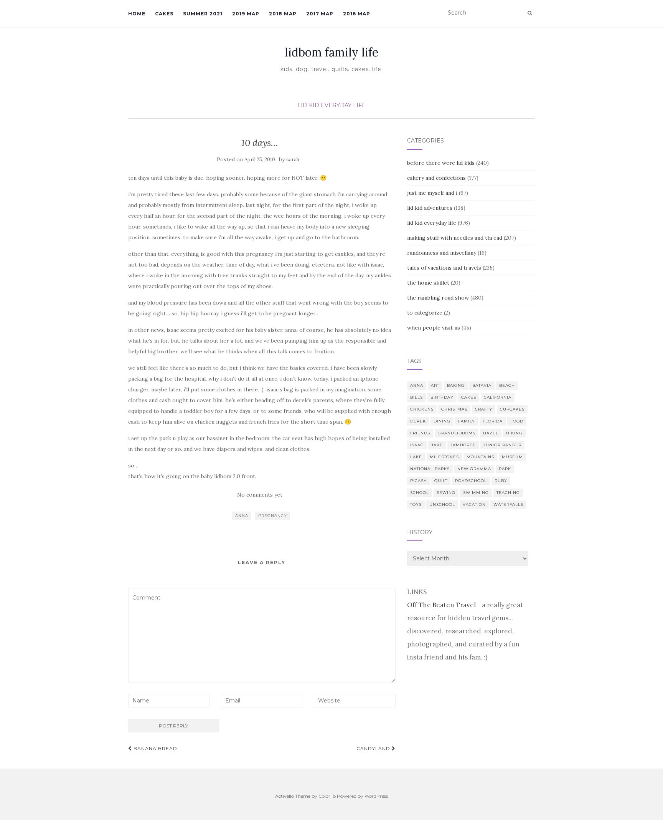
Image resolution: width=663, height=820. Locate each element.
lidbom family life (331, 52)
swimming (476, 492)
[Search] (529, 13)
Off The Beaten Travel (441, 605)
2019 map (245, 14)
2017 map (319, 14)
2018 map (283, 14)
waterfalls (508, 504)
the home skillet (428, 282)
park (505, 468)
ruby (501, 480)
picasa (418, 480)
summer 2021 (203, 14)
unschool (442, 504)
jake (437, 444)
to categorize (424, 312)
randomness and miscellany (441, 252)
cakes (468, 397)
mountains (480, 456)
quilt (440, 480)
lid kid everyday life (331, 105)
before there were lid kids (441, 162)
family (466, 421)
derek (418, 421)
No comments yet (259, 494)
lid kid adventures (429, 207)
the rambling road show (438, 297)
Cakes (164, 14)
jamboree (463, 444)
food (516, 421)
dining (442, 421)
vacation (474, 504)
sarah (292, 159)
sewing (446, 492)
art (435, 385)
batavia (481, 385)
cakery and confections (436, 177)
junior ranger (502, 444)
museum (512, 456)
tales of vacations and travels (444, 267)
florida (493, 421)
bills (416, 397)
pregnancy (272, 515)
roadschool (471, 480)
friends (420, 433)
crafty (483, 409)
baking (456, 385)
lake (416, 456)
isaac (417, 444)
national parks (430, 468)
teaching (508, 492)
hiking (514, 433)
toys (416, 504)
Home (136, 14)
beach (507, 385)
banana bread (154, 748)
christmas (454, 409)
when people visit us (433, 327)
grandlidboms (456, 433)
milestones (444, 456)
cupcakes (512, 409)
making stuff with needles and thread (454, 237)
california (497, 397)
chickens (422, 409)
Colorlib (327, 796)
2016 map (356, 14)
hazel (490, 433)
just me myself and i (432, 192)
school (419, 492)
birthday (442, 397)
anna (241, 515)
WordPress (376, 796)
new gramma (474, 468)
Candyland (374, 748)
